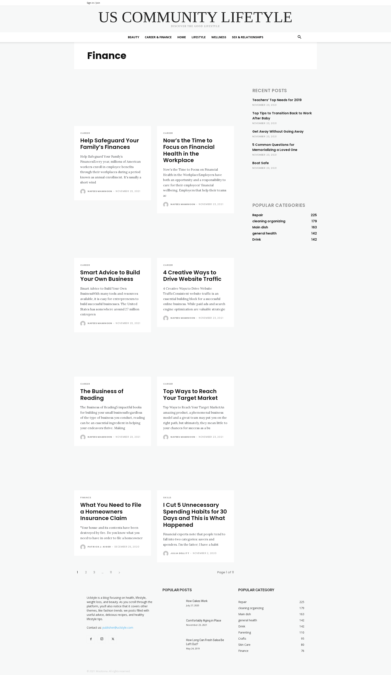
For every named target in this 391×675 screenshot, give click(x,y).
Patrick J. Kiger (99, 546)
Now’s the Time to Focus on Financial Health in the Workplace (189, 150)
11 (111, 572)
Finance (85, 497)
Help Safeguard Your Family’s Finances (109, 144)
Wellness (218, 37)
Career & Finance (158, 37)
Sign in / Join (93, 2)
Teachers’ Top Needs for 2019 (277, 100)
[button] (299, 37)
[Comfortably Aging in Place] (173, 625)
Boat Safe (260, 163)
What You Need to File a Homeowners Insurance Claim (110, 511)
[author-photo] (83, 191)
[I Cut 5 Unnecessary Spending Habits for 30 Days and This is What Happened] (195, 471)
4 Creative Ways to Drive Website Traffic (192, 276)
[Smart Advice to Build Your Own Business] (112, 238)
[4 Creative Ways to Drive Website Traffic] (195, 238)
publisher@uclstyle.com (117, 627)
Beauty (133, 37)
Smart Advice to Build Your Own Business (110, 276)
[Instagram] (102, 639)
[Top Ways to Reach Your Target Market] (195, 357)
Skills (167, 497)
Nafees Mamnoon (100, 191)
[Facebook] (91, 639)
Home (181, 37)
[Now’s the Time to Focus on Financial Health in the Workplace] (195, 106)
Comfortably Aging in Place (203, 620)
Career (85, 133)
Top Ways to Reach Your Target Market (190, 394)
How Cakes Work (197, 601)
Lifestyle (199, 37)
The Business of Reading (101, 394)
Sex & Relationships (247, 37)
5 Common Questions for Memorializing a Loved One (274, 147)
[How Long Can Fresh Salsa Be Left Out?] (173, 645)
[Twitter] (113, 639)
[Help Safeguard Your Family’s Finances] (112, 106)
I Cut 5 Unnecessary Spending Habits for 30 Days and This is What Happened (195, 514)
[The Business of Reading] (112, 357)
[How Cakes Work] (173, 606)
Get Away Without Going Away (278, 131)
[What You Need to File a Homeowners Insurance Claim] (112, 471)
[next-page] (119, 572)
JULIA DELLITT (179, 553)
